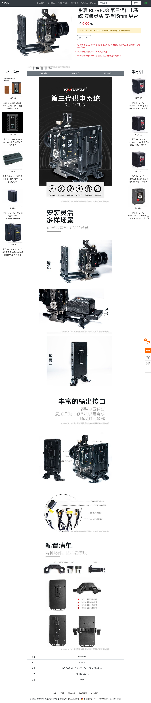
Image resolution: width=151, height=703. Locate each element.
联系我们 (83, 693)
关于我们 (75, 3)
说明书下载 (63, 3)
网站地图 (72, 693)
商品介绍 (43, 73)
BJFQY (5, 3)
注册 (55, 693)
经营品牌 (40, 3)
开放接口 (93, 3)
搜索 (146, 3)
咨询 (87, 37)
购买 (81, 37)
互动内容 (108, 73)
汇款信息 (84, 3)
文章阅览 (51, 3)
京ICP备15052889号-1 (71, 699)
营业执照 (94, 693)
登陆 (62, 693)
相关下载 (75, 73)
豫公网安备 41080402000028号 (96, 699)
